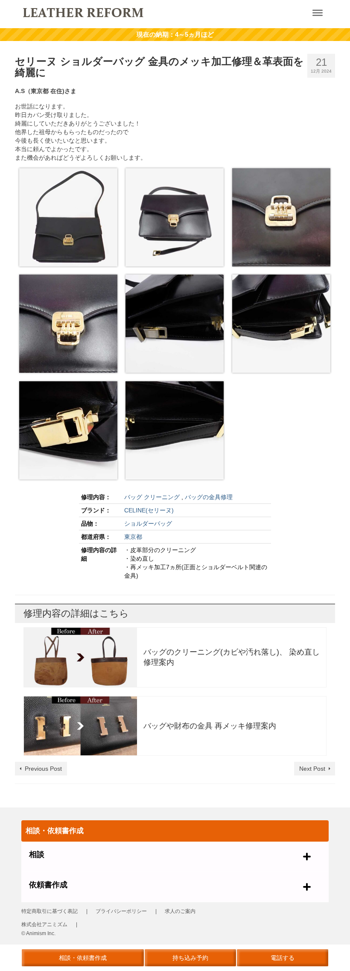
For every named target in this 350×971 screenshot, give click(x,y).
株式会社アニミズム (44, 924)
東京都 (133, 536)
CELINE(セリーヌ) (149, 510)
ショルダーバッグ (148, 523)
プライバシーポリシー (121, 911)
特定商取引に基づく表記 (49, 911)
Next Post (312, 768)
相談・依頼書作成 (83, 957)
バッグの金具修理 (209, 497)
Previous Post (43, 768)
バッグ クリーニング (152, 497)
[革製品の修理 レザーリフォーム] (143, 12)
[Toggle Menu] (317, 13)
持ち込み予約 (190, 957)
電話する (283, 957)
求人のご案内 (180, 911)
